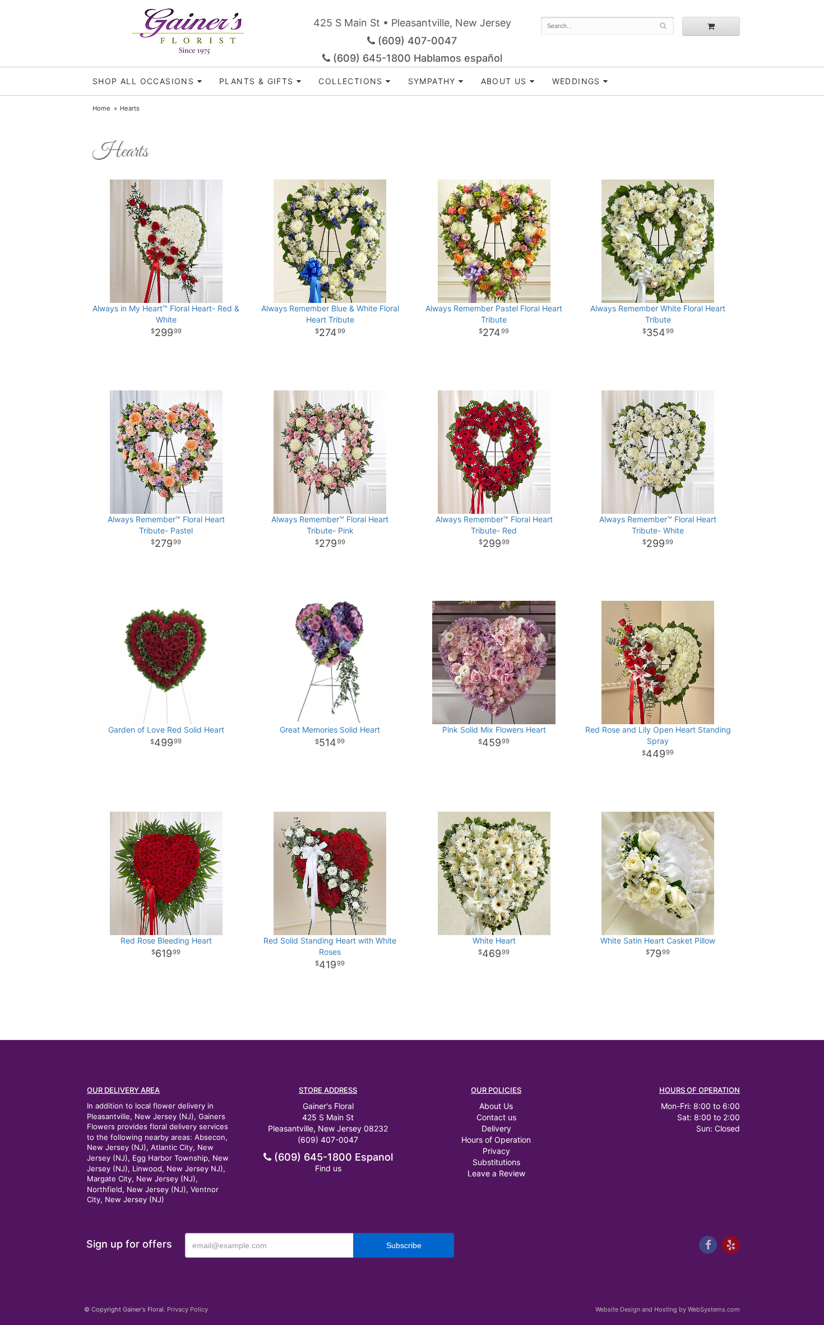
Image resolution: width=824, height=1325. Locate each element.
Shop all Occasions (143, 81)
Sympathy (432, 81)
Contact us (496, 1117)
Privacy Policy (187, 1309)
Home (101, 108)
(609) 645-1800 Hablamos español (416, 58)
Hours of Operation (496, 1139)
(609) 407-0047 (416, 41)
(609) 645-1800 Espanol (332, 1157)
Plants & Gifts (256, 81)
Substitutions (496, 1162)
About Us (496, 1106)
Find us (328, 1168)
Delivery (496, 1128)
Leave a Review (496, 1173)
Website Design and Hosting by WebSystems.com (667, 1309)
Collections (350, 81)
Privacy (496, 1151)
